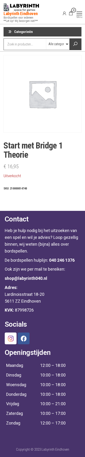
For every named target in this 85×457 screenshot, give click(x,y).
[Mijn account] (64, 13)
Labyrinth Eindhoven (21, 13)
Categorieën (23, 32)
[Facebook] (24, 338)
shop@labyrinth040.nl (26, 278)
